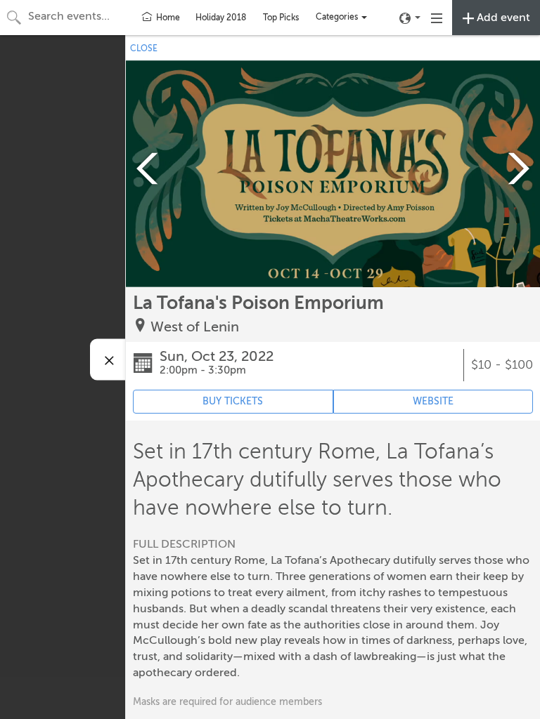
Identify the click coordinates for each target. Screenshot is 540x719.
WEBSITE (433, 401)
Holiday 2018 (220, 17)
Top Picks (281, 17)
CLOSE (144, 48)
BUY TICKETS (232, 401)
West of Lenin (194, 327)
